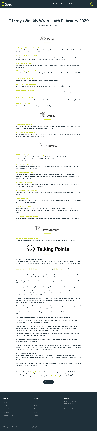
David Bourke (33, 269)
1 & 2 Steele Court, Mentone (24, 182)
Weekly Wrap (48, 17)
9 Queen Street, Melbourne (24, 124)
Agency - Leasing (7, 405)
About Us (55, 4)
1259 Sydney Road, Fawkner (24, 172)
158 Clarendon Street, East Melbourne (27, 98)
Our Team (36, 405)
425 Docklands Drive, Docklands (25, 132)
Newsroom (79, 4)
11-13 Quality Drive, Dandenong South (27, 216)
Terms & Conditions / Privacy (19, 427)
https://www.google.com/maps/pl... (44, 155)
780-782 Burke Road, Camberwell (26, 84)
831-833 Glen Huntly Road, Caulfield (27, 56)
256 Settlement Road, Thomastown (26, 104)
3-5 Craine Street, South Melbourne (26, 190)
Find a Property (63, 4)
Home (49, 4)
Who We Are (37, 402)
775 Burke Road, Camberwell (24, 78)
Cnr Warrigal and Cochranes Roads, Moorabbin (30, 48)
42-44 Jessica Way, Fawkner (24, 165)
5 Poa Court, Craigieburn (23, 198)
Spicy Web (35, 427)
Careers (36, 415)
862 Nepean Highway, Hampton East (27, 71)
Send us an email (68, 408)
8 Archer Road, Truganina (23, 206)
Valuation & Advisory (8, 415)
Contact (86, 4)
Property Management (8, 408)
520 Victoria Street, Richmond (25, 90)
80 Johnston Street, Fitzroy (24, 63)
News (35, 408)
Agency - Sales (6, 402)
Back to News (48, 382)
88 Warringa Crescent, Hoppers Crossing (28, 238)
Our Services (72, 4)
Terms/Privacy (55, 376)
